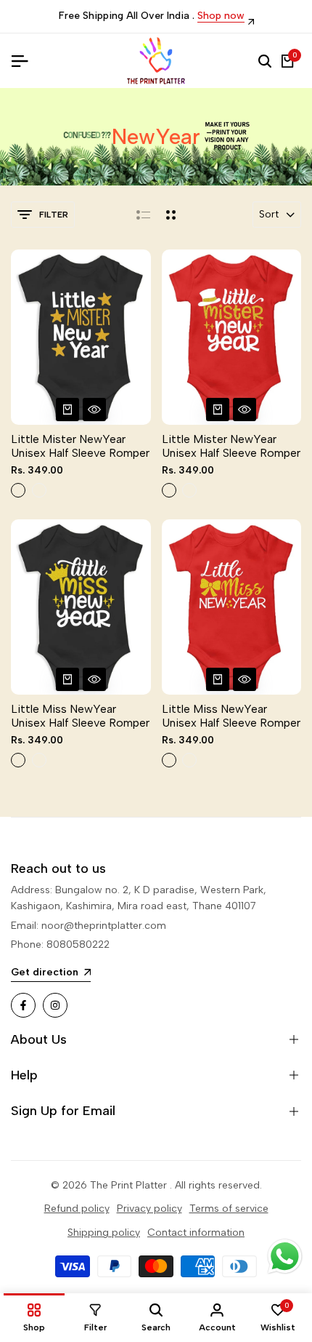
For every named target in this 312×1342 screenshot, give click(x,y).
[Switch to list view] (143, 214)
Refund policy (77, 1208)
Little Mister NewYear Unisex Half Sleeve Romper (80, 446)
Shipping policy (103, 1232)
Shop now (221, 16)
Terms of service (228, 1208)
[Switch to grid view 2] (171, 214)
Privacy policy (149, 1208)
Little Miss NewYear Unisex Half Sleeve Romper (80, 716)
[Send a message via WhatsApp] (285, 1257)
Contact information (196, 1232)
